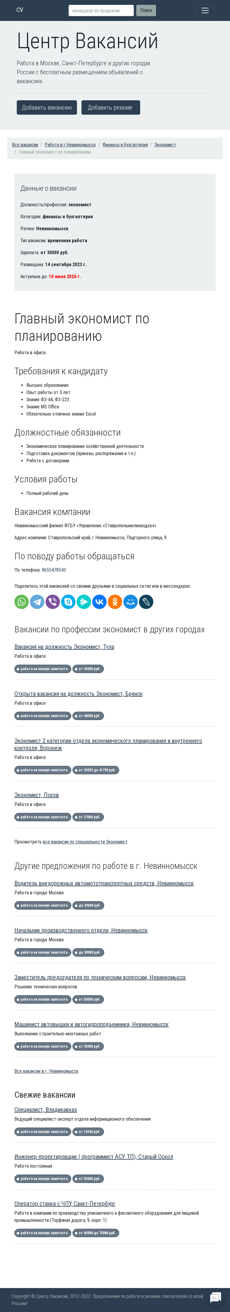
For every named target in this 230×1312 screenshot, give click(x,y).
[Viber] (53, 602)
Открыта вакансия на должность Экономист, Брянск (78, 693)
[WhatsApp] (21, 602)
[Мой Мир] (130, 602)
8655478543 (54, 570)
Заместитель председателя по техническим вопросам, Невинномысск (100, 977)
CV (19, 9)
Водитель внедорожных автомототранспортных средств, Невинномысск (104, 883)
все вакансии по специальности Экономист (85, 842)
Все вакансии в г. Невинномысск (46, 1071)
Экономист (165, 145)
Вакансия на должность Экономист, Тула (64, 646)
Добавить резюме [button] (110, 107)
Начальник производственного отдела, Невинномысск (81, 930)
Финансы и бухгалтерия (125, 145)
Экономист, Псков (36, 795)
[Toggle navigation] (205, 10)
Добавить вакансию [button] (47, 107)
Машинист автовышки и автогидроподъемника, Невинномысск (91, 1024)
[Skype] (68, 602)
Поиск (146, 10)
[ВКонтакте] (99, 602)
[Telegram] (37, 602)
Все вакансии (25, 145)
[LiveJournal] (146, 602)
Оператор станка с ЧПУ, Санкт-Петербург (64, 1203)
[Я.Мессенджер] (84, 602)
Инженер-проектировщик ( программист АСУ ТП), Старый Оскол (93, 1156)
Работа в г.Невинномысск (70, 145)
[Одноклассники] (115, 602)
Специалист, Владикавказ (45, 1109)
